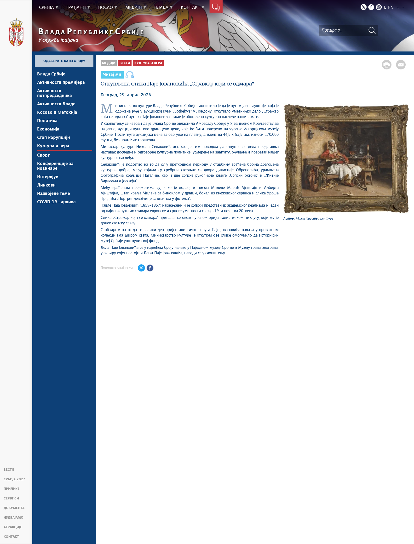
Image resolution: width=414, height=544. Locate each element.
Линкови (46, 185)
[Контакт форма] (216, 7)
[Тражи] (372, 30)
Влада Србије (51, 74)
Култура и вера (53, 146)
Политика (47, 121)
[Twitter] (364, 7)
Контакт (11, 536)
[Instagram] (379, 7)
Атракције (13, 527)
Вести (9, 469)
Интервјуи (47, 177)
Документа (14, 508)
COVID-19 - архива (56, 202)
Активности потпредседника (54, 93)
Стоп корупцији (53, 138)
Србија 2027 (14, 479)
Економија (48, 129)
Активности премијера (61, 82)
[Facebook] (371, 7)
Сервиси (11, 498)
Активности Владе (56, 104)
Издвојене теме (53, 194)
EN (391, 8)
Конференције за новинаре (55, 166)
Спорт (43, 155)
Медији (108, 63)
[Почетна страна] (16, 32)
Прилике (11, 489)
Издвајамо (13, 517)
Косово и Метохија (57, 112)
